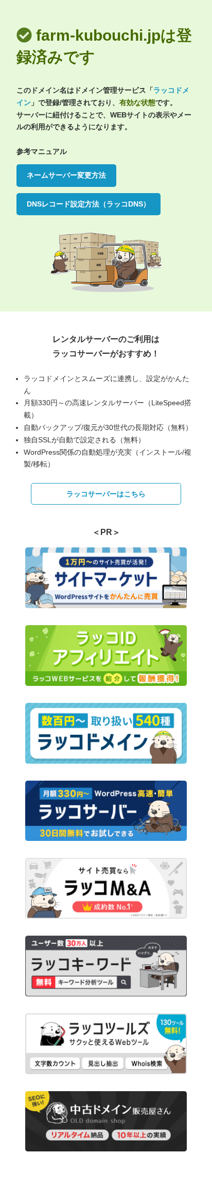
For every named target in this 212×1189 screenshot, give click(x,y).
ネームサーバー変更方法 (66, 175)
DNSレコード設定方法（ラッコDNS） (88, 204)
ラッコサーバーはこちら (106, 494)
